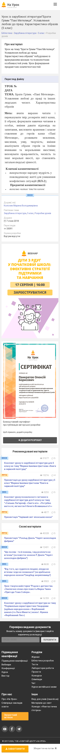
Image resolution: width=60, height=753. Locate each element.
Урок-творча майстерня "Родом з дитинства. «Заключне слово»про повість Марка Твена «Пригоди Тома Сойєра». (28, 589)
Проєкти (36, 671)
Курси (5, 672)
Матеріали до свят (42, 703)
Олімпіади (37, 679)
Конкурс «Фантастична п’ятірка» (44, 708)
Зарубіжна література (15, 213)
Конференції (8, 668)
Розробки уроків (43, 213)
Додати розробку (31, 440)
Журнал (36, 657)
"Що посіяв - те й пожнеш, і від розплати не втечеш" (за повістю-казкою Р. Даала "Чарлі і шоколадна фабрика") (28, 555)
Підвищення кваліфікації (15, 660)
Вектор (5, 675)
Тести (35, 664)
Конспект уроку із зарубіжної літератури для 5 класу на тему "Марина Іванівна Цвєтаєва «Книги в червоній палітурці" (30, 466)
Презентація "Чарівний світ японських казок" (28, 517)
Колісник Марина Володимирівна (21, 205)
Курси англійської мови (44, 686)
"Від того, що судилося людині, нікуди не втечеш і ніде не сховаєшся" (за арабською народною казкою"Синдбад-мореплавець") (27, 572)
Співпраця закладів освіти (12, 705)
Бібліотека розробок (43, 660)
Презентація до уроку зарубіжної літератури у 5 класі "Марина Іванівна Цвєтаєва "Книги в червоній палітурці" (29, 483)
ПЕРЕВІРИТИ (49, 640)
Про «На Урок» (9, 699)
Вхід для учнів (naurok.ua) (45, 699)
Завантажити (16, 749)
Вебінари (6, 664)
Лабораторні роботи (43, 668)
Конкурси (37, 675)
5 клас (30, 213)
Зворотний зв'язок (10, 716)
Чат (34, 683)
